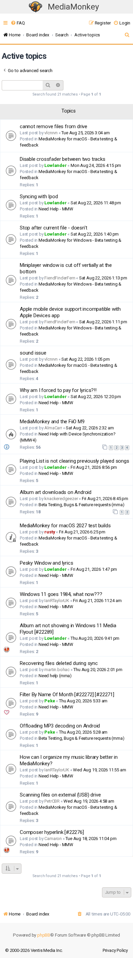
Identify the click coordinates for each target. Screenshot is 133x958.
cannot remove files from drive (53, 126)
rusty (49, 531)
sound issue (33, 353)
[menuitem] (18, 23)
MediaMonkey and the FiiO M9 (52, 421)
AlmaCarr (53, 427)
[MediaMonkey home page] (35, 7)
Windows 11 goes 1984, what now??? (61, 594)
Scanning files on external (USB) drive (60, 795)
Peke (49, 700)
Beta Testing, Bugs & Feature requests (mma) (81, 504)
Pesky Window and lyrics (46, 563)
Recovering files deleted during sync (59, 663)
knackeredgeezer (61, 498)
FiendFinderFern (59, 277)
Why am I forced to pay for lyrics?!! (58, 390)
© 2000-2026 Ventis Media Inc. (34, 950)
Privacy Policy (115, 950)
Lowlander (55, 165)
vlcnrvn (51, 132)
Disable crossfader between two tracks (62, 159)
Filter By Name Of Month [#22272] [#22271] (67, 694)
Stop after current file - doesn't (53, 228)
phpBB (43, 935)
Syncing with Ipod (39, 196)
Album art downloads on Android (55, 492)
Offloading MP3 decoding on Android (60, 726)
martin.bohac (57, 669)
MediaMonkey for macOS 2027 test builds (65, 526)
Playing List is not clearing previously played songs (74, 461)
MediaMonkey (73, 7)
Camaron (53, 838)
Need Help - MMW (56, 208)
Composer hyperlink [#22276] (52, 832)
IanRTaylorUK (56, 600)
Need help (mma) (55, 675)
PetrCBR (52, 801)
